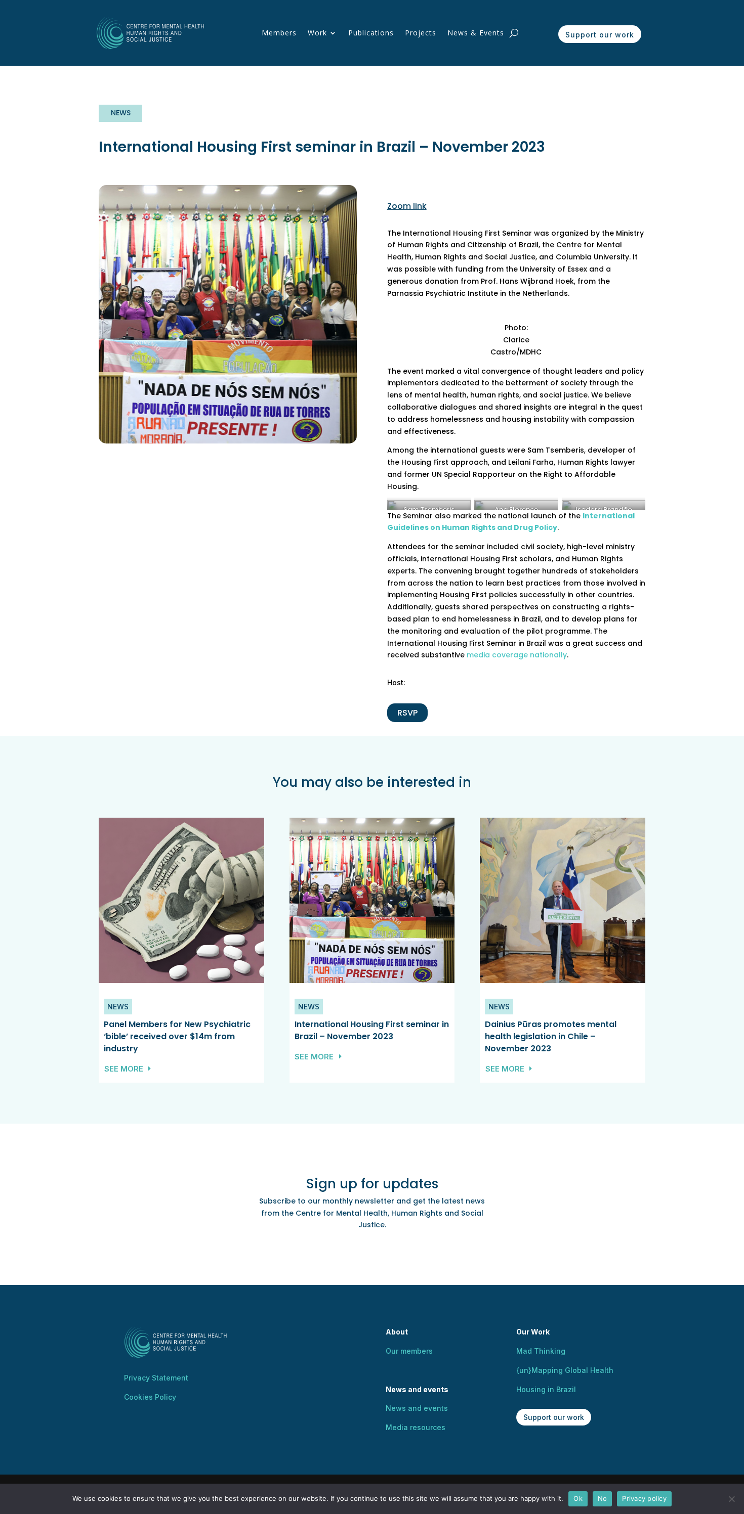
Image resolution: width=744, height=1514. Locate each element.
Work (317, 32)
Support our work (599, 34)
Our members (409, 1351)
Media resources (415, 1427)
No (602, 1498)
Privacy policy (644, 1498)
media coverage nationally (517, 655)
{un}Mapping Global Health (564, 1370)
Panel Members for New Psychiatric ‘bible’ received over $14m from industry (177, 1036)
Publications (371, 32)
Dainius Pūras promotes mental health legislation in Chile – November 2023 (550, 1036)
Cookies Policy (150, 1397)
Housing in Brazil (546, 1389)
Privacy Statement (156, 1377)
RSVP (407, 713)
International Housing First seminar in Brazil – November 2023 (372, 1030)
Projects (420, 32)
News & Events (475, 32)
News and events (417, 1408)
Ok (578, 1498)
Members (279, 32)
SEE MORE (123, 1069)
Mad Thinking (540, 1351)
